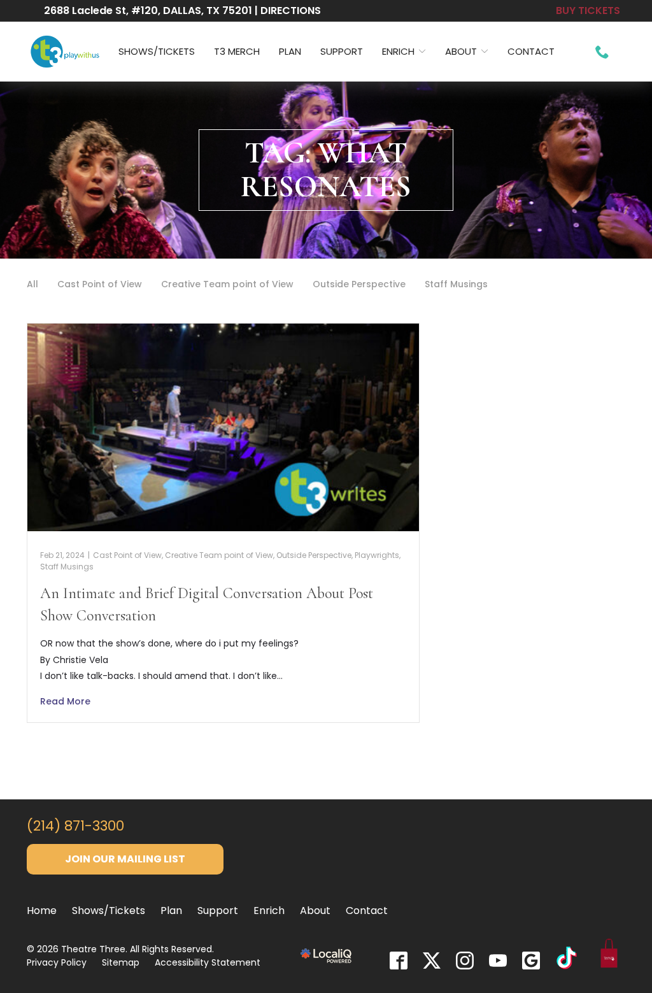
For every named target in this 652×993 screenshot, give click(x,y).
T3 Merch (237, 51)
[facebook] (399, 960)
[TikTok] (566, 960)
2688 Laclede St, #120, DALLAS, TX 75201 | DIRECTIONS (182, 10)
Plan (290, 51)
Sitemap (120, 962)
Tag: (326, 169)
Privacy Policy (57, 962)
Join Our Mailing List (125, 859)
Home (42, 910)
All (32, 284)
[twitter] (432, 960)
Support (341, 51)
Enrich (398, 51)
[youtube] (498, 960)
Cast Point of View (99, 284)
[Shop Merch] (609, 956)
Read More (65, 701)
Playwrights (377, 555)
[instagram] (465, 960)
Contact (531, 51)
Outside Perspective (359, 284)
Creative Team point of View (227, 284)
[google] (531, 960)
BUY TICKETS (588, 10)
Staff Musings (456, 284)
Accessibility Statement (207, 962)
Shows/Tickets (156, 51)
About (461, 51)
